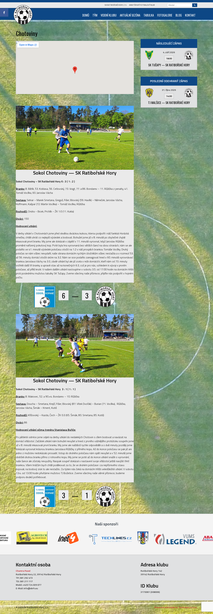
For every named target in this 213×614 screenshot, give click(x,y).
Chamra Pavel (23, 571)
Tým (95, 15)
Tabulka (149, 15)
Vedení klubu (108, 15)
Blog (179, 15)
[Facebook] (4, 12)
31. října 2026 (169, 90)
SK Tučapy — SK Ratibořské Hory (169, 65)
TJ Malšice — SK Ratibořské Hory (169, 102)
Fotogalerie (164, 15)
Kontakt (190, 15)
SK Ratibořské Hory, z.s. (116, 5)
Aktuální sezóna (130, 15)
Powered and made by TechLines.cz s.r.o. (175, 607)
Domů (85, 15)
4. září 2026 (169, 52)
